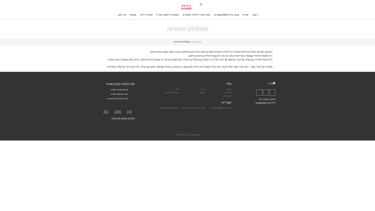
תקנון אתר (227, 96)
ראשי (255, 14)
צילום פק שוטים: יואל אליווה (123, 118)
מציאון (133, 14)
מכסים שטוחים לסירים (169, 108)
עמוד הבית (196, 41)
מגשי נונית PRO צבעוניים (226, 14)
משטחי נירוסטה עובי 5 (167, 14)
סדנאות (202, 92)
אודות (245, 14)
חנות (177, 89)
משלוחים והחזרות (171, 92)
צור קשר (121, 14)
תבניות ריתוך (146, 14)
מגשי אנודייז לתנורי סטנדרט (196, 14)
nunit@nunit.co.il (263, 103)
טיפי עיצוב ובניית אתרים (187, 134)
